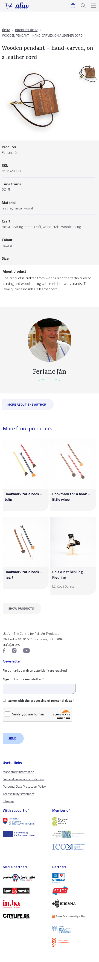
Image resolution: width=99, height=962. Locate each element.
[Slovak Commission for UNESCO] (74, 877)
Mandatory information (18, 771)
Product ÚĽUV (26, 29)
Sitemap (8, 801)
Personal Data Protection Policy (24, 786)
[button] (93, 5)
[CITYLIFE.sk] (25, 916)
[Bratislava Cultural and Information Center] (74, 942)
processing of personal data (51, 700)
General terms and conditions (23, 779)
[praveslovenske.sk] (25, 877)
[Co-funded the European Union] (25, 834)
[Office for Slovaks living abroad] (74, 929)
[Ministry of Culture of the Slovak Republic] (25, 821)
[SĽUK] (74, 890)
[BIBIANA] (74, 903)
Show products (21, 608)
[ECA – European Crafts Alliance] (74, 821)
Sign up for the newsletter (23, 679)
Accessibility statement (18, 793)
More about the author (26, 404)
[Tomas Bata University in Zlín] (74, 916)
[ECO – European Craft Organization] (74, 834)
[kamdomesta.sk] (25, 890)
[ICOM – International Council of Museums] (74, 846)
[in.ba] (25, 903)
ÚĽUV (6, 29)
